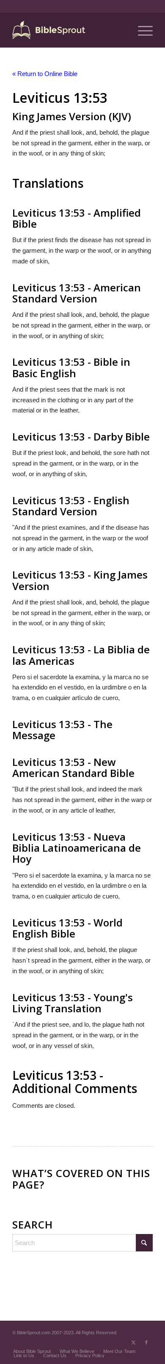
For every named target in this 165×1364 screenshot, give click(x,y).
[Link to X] (133, 1342)
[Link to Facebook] (146, 1342)
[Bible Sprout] (68, 30)
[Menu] (141, 30)
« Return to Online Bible (44, 73)
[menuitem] (141, 30)
